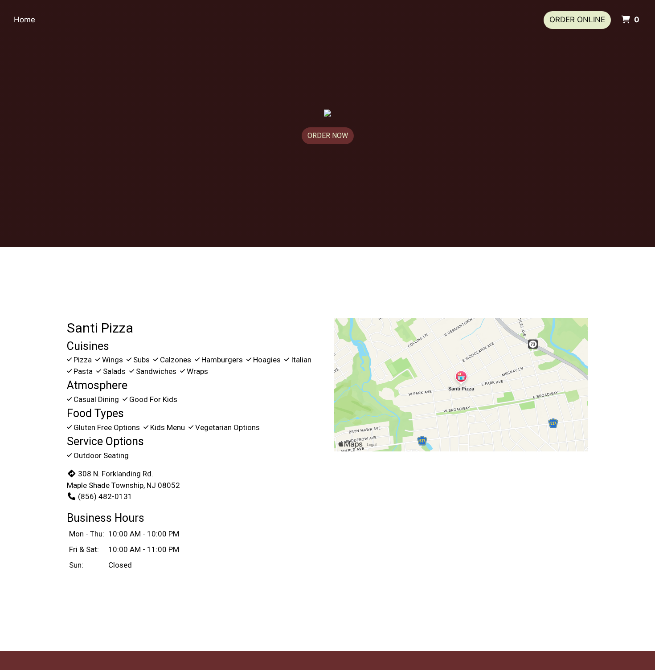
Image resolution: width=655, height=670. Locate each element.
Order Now (327, 135)
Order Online (577, 19)
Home (24, 19)
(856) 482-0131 (105, 496)
